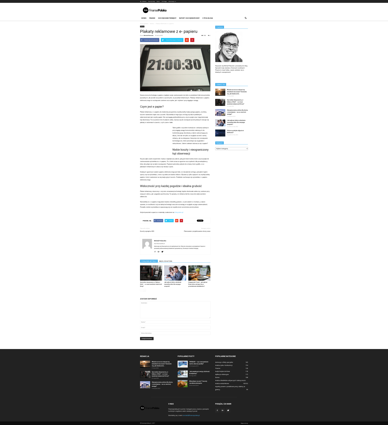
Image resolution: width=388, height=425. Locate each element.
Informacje (171, 1)
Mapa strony (244, 423)
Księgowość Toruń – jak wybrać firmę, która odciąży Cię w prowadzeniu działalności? (197, 284)
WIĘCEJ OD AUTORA (165, 261)
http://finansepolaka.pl (159, 243)
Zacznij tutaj (151, 1)
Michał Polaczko (148, 35)
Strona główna (144, 23)
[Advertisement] (211, 10)
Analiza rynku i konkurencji (223, 365)
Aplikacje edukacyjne (222, 374)
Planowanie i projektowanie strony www (197, 231)
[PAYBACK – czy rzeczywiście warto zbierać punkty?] (183, 364)
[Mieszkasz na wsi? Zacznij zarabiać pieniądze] (183, 383)
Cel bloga (164, 1)
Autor (158, 1)
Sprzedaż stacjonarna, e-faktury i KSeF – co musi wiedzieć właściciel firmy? (151, 284)
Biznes (143, 18)
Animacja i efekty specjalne (224, 362)
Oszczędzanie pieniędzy (167, 18)
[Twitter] (163, 252)
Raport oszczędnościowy (189, 18)
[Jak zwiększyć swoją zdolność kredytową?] (183, 373)
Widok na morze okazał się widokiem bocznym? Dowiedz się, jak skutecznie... (237, 92)
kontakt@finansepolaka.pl (191, 415)
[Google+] (159, 252)
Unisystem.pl (178, 212)
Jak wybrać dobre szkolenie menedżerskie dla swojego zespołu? (172, 284)
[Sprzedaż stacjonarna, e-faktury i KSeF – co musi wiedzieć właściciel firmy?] (151, 273)
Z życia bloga (207, 18)
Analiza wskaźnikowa (222, 383)
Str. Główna (143, 1)
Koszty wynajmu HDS (147, 231)
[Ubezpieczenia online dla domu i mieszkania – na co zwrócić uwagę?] (220, 112)
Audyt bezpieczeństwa (222, 371)
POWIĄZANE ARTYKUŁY (149, 261)
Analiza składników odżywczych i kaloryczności (230, 380)
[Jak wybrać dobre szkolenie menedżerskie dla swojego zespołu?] (175, 273)
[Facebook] (155, 252)
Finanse (152, 18)
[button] (245, 18)
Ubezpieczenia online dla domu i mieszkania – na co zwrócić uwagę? (237, 112)
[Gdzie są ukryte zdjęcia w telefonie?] (220, 133)
